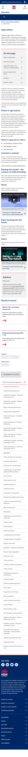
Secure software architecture (12, 600)
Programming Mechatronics (12, 391)
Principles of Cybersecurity (11, 386)
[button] (2, 7)
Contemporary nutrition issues (12, 465)
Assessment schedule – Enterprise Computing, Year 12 (13, 441)
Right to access (5, 739)
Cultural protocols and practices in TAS (13, 647)
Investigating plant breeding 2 (12, 539)
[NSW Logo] (14, 7)
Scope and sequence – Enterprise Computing (13, 417)
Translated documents (7, 710)
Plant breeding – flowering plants (13, 613)
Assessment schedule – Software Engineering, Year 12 (13, 429)
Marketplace (7, 512)
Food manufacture (9, 488)
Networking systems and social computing (13, 517)
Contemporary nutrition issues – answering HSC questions (12, 470)
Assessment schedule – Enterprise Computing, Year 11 (13, 396)
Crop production (8, 149)
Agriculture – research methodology (14, 547)
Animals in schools (9, 61)
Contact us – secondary (7, 703)
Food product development (11, 493)
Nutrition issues (8, 522)
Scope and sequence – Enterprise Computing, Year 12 (13, 447)
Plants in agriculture (9, 57)
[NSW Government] (14, 672)
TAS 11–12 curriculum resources (10, 22)
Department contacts (7, 728)
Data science (7, 587)
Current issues (8, 476)
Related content (8, 82)
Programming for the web (11, 592)
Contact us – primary (7, 699)
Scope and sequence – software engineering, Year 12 (13, 435)
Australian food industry (10, 461)
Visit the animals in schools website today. (13, 165)
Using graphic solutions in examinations (11, 574)
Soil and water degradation (11, 552)
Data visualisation (9, 596)
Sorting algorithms (9, 642)
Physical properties (9, 530)
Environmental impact (10, 480)
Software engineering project (12, 583)
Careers (3, 721)
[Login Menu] (25, 2)
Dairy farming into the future (10, 73)
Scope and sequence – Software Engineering (13, 423)
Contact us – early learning (8, 706)
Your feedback (5, 743)
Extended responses (9, 484)
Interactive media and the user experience (12, 502)
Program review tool (9, 543)
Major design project (9, 507)
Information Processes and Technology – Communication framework (12, 631)
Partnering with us (6, 732)
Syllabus (6, 78)
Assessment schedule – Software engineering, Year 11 (13, 402)
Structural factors (9, 556)
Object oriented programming (12, 407)
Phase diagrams (8, 526)
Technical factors (9, 560)
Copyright (4, 724)
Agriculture (7, 453)
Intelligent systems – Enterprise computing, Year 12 (13, 624)
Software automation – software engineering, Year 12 (13, 618)
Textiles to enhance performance (13, 564)
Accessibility (5, 717)
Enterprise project (9, 579)
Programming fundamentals (12, 411)
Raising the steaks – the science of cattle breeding (11, 67)
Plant (13, 143)
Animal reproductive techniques (13, 457)
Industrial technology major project (14, 497)
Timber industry (8, 569)
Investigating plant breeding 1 (12, 535)
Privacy (3, 735)
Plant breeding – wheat (10, 146)
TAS (4, 17)
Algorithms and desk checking (12, 637)
